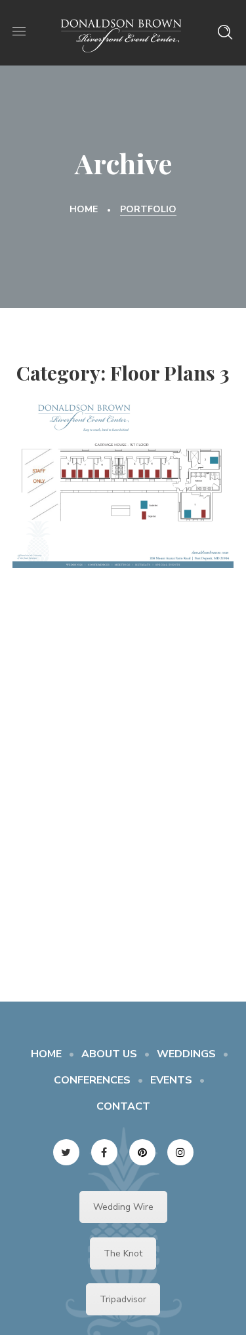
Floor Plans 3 (123, 510)
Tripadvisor (123, 1299)
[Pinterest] (142, 1152)
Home (84, 209)
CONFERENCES (92, 1080)
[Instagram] (180, 1152)
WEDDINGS (186, 1054)
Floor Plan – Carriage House (123, 475)
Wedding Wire (123, 1207)
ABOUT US (109, 1054)
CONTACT (123, 1106)
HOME (46, 1054)
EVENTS (171, 1080)
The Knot (123, 1253)
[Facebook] (104, 1152)
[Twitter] (66, 1152)
